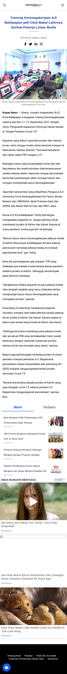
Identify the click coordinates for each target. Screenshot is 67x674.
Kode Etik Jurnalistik (46, 655)
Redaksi (29, 655)
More (18, 407)
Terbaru (49, 407)
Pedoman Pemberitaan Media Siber (26, 659)
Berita (44, 38)
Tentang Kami (14, 655)
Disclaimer (53, 659)
